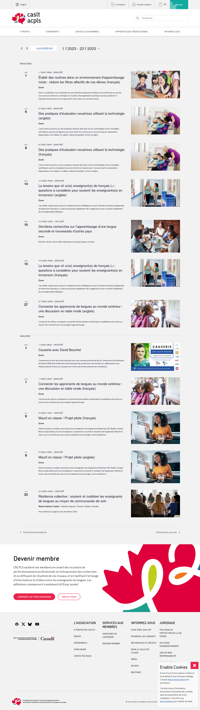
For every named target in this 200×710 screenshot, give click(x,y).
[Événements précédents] (21, 48)
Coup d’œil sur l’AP (141, 629)
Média (134, 658)
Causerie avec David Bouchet (60, 349)
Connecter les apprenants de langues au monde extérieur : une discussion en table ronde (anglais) (81, 308)
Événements (80, 642)
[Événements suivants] (27, 48)
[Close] (194, 665)
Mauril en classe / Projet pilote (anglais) (67, 457)
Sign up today (69, 596)
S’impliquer (80, 649)
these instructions (177, 679)
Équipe (77, 636)
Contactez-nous (82, 655)
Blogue (135, 665)
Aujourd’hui (45, 48)
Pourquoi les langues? (143, 636)
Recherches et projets (143, 642)
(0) (164, 4)
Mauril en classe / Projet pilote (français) (67, 417)
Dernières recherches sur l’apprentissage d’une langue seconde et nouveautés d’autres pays (77, 228)
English (23, 4)
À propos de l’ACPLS (84, 629)
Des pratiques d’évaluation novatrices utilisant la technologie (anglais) (81, 115)
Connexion (120, 4)
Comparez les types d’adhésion (34, 596)
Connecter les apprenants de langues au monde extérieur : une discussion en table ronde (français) (81, 386)
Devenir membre (144, 4)
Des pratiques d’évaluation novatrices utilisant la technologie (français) (81, 151)
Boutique (179, 4)
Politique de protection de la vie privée (170, 633)
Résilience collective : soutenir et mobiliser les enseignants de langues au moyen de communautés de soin (80, 498)
